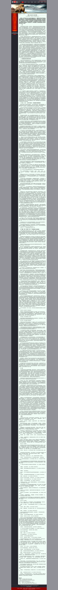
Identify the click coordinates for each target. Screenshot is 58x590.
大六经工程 (20, 585)
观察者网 (37, 585)
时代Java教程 (34, 585)
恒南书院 (28, 586)
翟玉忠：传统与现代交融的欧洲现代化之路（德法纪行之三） (28, 583)
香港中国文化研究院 (27, 585)
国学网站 (23, 585)
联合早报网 (31, 585)
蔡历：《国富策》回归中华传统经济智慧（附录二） (27, 582)
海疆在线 (30, 586)
